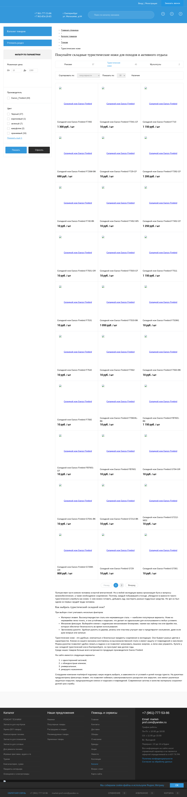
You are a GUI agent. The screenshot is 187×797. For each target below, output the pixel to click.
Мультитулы (155, 64)
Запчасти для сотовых (14, 744)
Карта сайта (96, 774)
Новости (95, 754)
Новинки (51, 719)
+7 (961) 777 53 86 (39, 793)
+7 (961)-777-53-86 (155, 713)
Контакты (95, 724)
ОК (176, 785)
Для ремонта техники (13, 749)
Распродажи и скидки (56, 729)
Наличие (135, 75)
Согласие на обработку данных (157, 761)
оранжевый (18, 133)
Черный (17, 114)
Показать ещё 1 (14, 138)
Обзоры (94, 734)
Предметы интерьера (13, 769)
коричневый (18, 119)
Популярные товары (56, 724)
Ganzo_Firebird (20, 98)
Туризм (7, 759)
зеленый (17, 123)
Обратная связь (16, 793)
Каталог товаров (16, 31)
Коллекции (96, 759)
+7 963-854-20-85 (42, 16)
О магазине (96, 739)
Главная (94, 719)
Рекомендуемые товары (58, 734)
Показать (16, 150)
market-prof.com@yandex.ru (154, 721)
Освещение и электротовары (16, 774)
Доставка (95, 729)
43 (136, 64)
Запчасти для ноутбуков (14, 724)
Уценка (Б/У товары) (12, 729)
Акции (94, 749)
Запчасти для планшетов (15, 739)
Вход (140, 3)
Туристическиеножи (113, 64)
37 (93, 64)
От (8, 70)
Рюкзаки (68, 64)
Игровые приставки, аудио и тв (17, 754)
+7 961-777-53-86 (42, 13)
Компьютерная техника (14, 734)
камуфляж (17, 128)
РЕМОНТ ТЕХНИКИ (12, 719)
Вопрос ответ (97, 769)
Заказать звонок (172, 3)
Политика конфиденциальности (157, 758)
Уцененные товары (55, 739)
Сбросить (39, 150)
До (25, 70)
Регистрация (151, 3)
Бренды (94, 744)
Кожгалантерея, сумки (13, 764)
